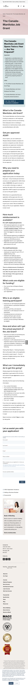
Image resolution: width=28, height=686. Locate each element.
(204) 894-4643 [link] (6, 546)
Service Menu (16, 1)
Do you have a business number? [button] (12, 102)
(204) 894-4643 (8, 1)
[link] (6, 6)
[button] (24, 6)
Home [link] (4, 13)
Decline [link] (16, 683)
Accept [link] (11, 683)
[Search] (21, 6)
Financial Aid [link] (9, 13)
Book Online (22, 1)
